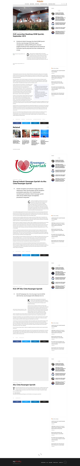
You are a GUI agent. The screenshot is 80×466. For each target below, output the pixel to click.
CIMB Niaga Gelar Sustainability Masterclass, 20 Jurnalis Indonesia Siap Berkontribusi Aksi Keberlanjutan (41, 93)
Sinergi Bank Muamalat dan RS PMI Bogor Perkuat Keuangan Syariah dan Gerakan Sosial (60, 23)
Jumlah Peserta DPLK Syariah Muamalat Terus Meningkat (60, 28)
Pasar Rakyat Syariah (43, 300)
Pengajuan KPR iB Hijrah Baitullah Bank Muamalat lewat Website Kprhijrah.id (16, 142)
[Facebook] (61, 4)
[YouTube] (66, 4)
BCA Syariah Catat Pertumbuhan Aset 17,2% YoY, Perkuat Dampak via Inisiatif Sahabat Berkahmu (58, 88)
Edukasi (23, 251)
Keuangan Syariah (15, 139)
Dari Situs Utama (55, 68)
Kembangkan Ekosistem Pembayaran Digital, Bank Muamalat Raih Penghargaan (41, 96)
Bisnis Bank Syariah (18, 251)
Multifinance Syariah (29, 119)
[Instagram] (64, 4)
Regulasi (44, 119)
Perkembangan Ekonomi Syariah (37, 119)
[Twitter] (63, 4)
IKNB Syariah (23, 119)
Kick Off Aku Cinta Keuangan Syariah (25, 234)
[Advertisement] (31, 73)
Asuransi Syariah (18, 119)
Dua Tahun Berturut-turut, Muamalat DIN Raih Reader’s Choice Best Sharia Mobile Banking (41, 89)
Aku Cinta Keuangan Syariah (34, 294)
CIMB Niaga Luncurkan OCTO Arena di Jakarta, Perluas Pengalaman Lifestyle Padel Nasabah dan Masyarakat (60, 32)
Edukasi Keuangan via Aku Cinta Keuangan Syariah (28, 215)
